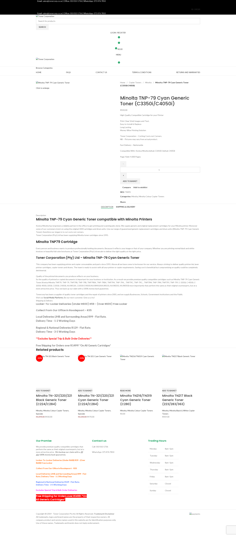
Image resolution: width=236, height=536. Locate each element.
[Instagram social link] (118, 4)
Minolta (148, 82)
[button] (43, 391)
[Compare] (39, 384)
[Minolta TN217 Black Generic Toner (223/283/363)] (181, 368)
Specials (39, 414)
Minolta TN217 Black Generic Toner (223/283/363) (177, 400)
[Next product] (128, 91)
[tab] (107, 207)
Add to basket (130, 181)
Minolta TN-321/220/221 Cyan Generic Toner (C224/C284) (96, 400)
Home (123, 82)
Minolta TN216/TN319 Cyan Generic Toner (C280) (136, 400)
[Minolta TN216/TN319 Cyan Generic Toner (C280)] (139, 368)
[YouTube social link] (121, 4)
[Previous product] (121, 91)
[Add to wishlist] (54, 384)
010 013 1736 (76, 13)
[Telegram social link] (137, 202)
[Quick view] (46, 384)
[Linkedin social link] (125, 4)
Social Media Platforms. (54, 297)
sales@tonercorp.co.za (52, 13)
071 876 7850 (100, 13)
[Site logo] (45, 16)
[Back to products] (125, 91)
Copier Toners (135, 82)
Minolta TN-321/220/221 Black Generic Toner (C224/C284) (54, 400)
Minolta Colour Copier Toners (151, 196)
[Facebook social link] (111, 4)
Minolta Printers (139, 219)
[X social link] (114, 4)
